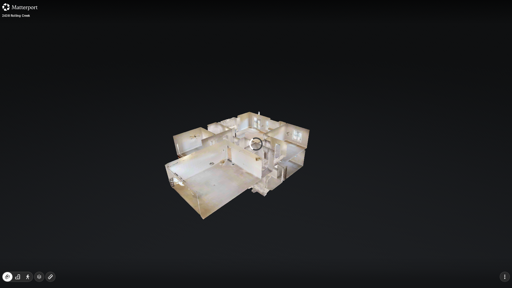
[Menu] (505, 277)
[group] (17, 277)
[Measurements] (50, 277)
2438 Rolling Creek (16, 16)
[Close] (301, 46)
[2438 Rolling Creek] (256, 144)
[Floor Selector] (39, 277)
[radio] (7, 277)
